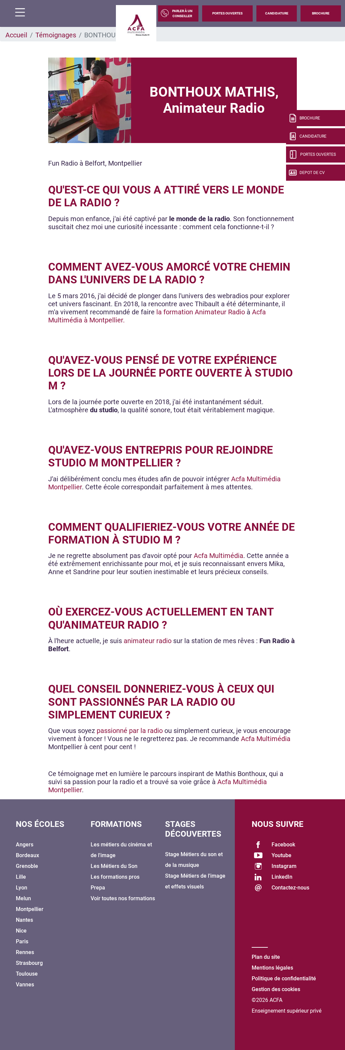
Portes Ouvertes (227, 13)
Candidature (276, 13)
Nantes (24, 920)
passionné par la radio (130, 731)
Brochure (321, 13)
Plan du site (266, 957)
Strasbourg (29, 963)
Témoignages (55, 35)
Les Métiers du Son (114, 866)
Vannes (25, 984)
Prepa (98, 887)
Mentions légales (272, 968)
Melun (23, 898)
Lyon (21, 887)
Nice (21, 931)
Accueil (16, 35)
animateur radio (147, 641)
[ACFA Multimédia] (136, 25)
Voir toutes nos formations (123, 898)
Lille (21, 877)
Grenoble (27, 866)
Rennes (25, 952)
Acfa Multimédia (218, 556)
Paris (22, 941)
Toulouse (27, 974)
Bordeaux (27, 855)
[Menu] (17, 13)
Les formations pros (115, 877)
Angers (24, 844)
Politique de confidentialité (284, 978)
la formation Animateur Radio (200, 312)
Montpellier (29, 909)
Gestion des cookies (276, 989)
